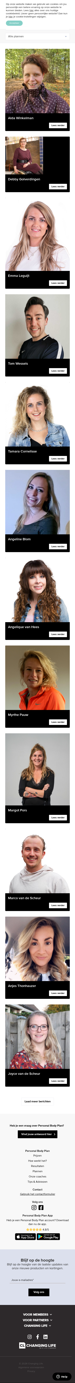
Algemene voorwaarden (31, 1367)
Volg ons (38, 1292)
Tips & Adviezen (37, 1182)
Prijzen (37, 1155)
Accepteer (14, 23)
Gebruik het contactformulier (37, 1194)
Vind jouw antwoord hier (36, 1134)
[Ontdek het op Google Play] (48, 1236)
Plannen (38, 1171)
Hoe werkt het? (37, 1161)
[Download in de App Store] (25, 1236)
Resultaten (37, 1166)
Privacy (31, 1371)
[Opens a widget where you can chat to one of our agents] (62, 1377)
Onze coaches (37, 1176)
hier (31, 10)
